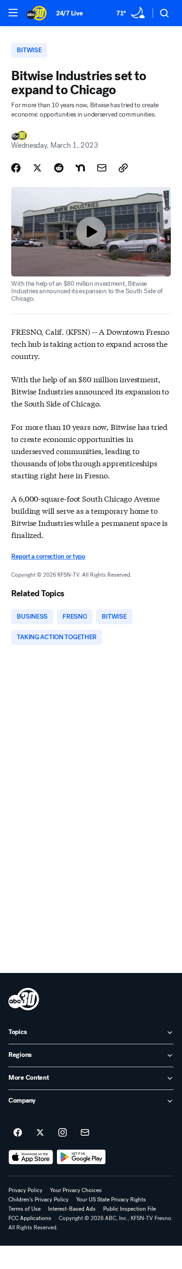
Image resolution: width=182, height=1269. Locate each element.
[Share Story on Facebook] (16, 168)
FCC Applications (29, 1218)
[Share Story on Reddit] (59, 168)
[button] (13, 12)
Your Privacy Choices (76, 1190)
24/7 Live (69, 13)
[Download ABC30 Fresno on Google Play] (81, 1157)
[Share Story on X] (37, 168)
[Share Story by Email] (102, 168)
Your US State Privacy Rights (111, 1199)
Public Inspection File (129, 1209)
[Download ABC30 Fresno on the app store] (30, 1157)
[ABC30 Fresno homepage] (37, 13)
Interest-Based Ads (72, 1209)
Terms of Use (24, 1209)
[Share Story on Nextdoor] (80, 168)
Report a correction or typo (48, 556)
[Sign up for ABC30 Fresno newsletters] (85, 1133)
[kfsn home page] (23, 999)
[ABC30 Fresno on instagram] (62, 1133)
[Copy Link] (123, 168)
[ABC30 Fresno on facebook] (17, 1133)
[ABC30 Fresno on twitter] (40, 1133)
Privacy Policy (25, 1190)
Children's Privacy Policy (38, 1199)
